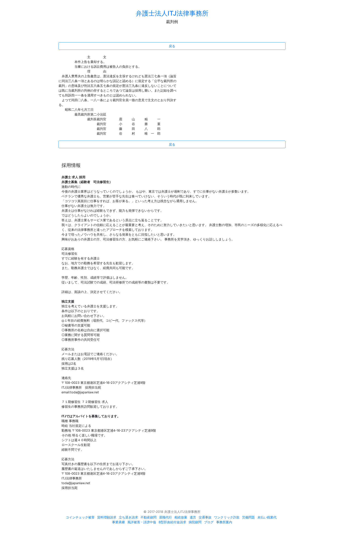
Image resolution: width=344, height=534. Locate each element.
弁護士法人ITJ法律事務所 (172, 13)
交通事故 (205, 517)
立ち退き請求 (128, 517)
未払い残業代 (267, 517)
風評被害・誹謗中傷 (141, 522)
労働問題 (248, 517)
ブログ (209, 522)
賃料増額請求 (106, 517)
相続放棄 (180, 517)
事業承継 (118, 522)
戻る (172, 46)
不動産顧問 (148, 517)
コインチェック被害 (80, 517)
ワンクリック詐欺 (226, 517)
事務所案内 (224, 522)
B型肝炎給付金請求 (172, 522)
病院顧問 (195, 522)
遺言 (193, 517)
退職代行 (165, 517)
